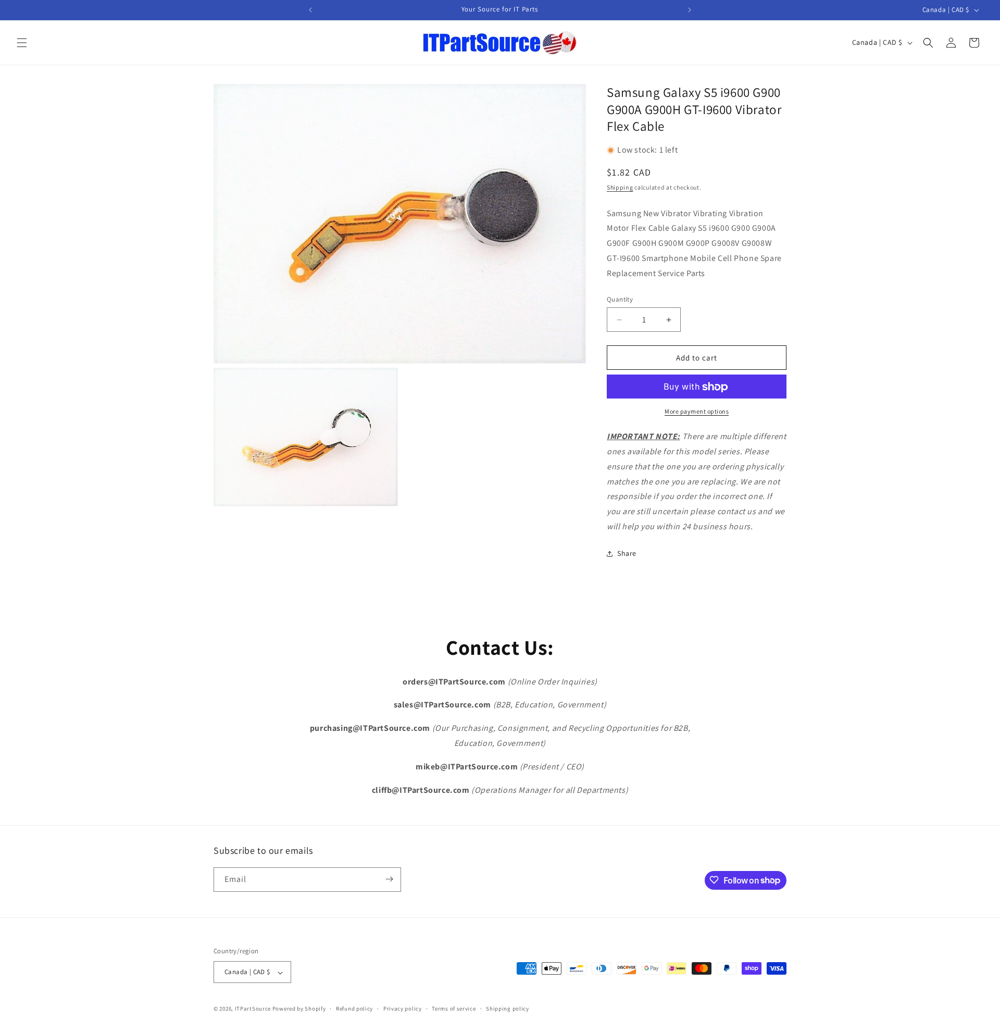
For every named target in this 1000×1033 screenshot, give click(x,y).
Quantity (620, 299)
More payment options (697, 412)
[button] (21, 42)
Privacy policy (402, 1008)
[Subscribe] (389, 879)
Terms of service (454, 1008)
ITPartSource (253, 1009)
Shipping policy (507, 1008)
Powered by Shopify (299, 1009)
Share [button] (626, 553)
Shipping (620, 188)
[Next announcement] (689, 10)
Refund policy (354, 1008)
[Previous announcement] (310, 10)
